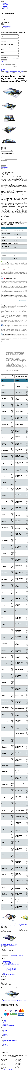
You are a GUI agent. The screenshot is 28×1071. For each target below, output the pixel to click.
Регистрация (3, 60)
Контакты (5, 8)
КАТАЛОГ (5, 4)
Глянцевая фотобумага (11, 968)
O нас (4, 1020)
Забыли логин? (6, 27)
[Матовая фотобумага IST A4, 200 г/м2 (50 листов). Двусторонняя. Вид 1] (9, 106)
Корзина (5, 1030)
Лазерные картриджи (8, 962)
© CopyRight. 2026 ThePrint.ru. (8, 1069)
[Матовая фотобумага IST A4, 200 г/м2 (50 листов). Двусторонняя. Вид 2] (9, 118)
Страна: (2, 52)
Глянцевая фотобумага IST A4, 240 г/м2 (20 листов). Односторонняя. (9, 924)
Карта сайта (6, 1045)
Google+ (21, 955)
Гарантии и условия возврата (10, 1040)
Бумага (11, 71)
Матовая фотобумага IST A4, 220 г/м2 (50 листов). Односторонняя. (9, 945)
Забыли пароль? (7, 26)
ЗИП (4, 973)
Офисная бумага (10, 970)
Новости (5, 1022)
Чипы (4, 972)
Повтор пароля (4, 41)
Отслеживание (6, 1041)
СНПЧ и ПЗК (6, 961)
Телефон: (3, 54)
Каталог (5, 1044)
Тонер (4, 965)
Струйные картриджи (8, 963)
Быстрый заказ (4, 154)
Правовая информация (8, 1025)
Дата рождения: (4, 57)
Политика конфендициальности (10, 1033)
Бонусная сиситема (7, 1031)
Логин (2, 36)
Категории (5, 1024)
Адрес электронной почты (7, 44)
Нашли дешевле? (4, 167)
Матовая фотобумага (18, 71)
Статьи (5, 1021)
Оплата (5, 6)
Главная (5, 3)
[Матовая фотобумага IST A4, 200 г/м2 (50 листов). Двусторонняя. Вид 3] (9, 129)
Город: (2, 49)
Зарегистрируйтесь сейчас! (17, 15)
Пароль (3, 39)
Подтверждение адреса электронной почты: (11, 46)
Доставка (5, 7)
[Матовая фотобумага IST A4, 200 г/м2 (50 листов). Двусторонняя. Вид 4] (9, 140)
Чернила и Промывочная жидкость (11, 964)
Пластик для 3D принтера (9, 974)
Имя (2, 33)
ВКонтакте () (5, 955)
